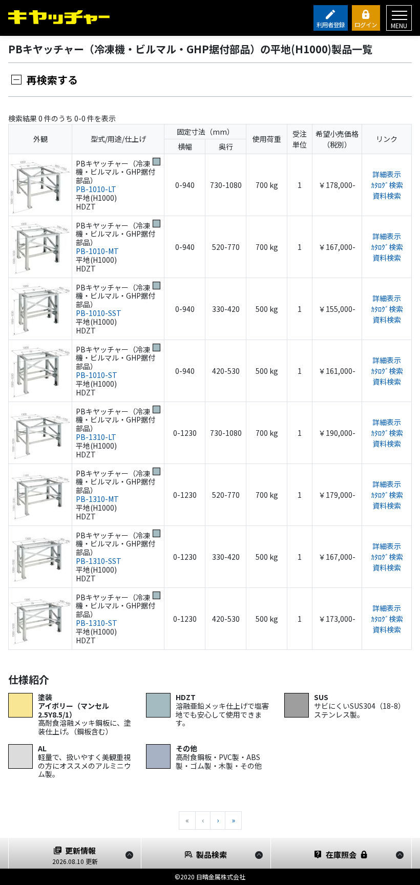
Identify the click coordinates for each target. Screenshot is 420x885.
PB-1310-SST (98, 561)
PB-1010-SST (98, 313)
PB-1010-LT (96, 189)
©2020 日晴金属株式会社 (210, 876)
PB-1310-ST (96, 623)
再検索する (52, 79)
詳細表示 (386, 174)
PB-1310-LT (96, 437)
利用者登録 (331, 24)
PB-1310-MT (97, 499)
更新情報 (75, 855)
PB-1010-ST (96, 375)
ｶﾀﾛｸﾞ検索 (387, 185)
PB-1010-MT (97, 251)
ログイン (365, 24)
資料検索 (386, 196)
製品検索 (211, 854)
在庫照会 (341, 854)
